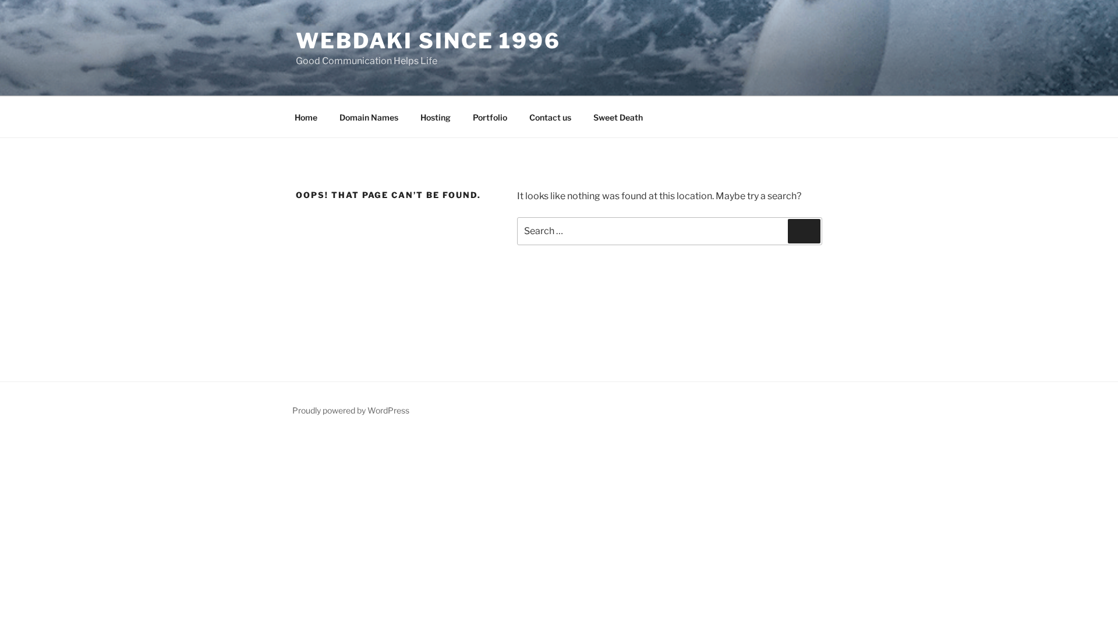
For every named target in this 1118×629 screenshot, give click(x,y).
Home (306, 117)
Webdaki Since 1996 (428, 41)
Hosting (435, 117)
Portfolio (490, 117)
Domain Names (368, 117)
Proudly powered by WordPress (350, 410)
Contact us (550, 117)
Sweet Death (618, 117)
